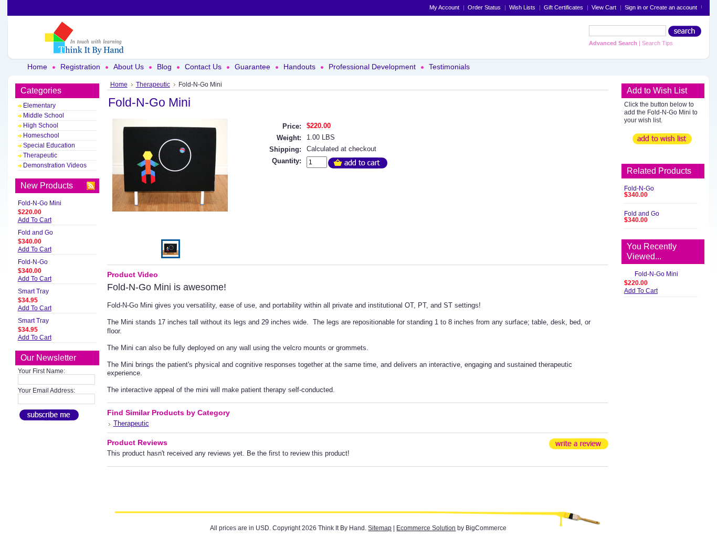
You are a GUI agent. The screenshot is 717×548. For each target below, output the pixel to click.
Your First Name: (41, 371)
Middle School (43, 115)
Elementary (39, 105)
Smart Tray (33, 291)
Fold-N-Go (33, 262)
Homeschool (41, 135)
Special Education (49, 145)
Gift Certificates (563, 7)
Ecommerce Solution (426, 528)
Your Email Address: (46, 390)
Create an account (673, 7)
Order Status (484, 7)
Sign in (633, 7)
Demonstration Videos (55, 165)
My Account (444, 7)
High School (40, 125)
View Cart (604, 7)
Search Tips (657, 43)
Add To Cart (34, 220)
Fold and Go (35, 232)
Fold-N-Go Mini (39, 203)
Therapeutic (40, 155)
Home (119, 84)
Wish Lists (522, 7)
